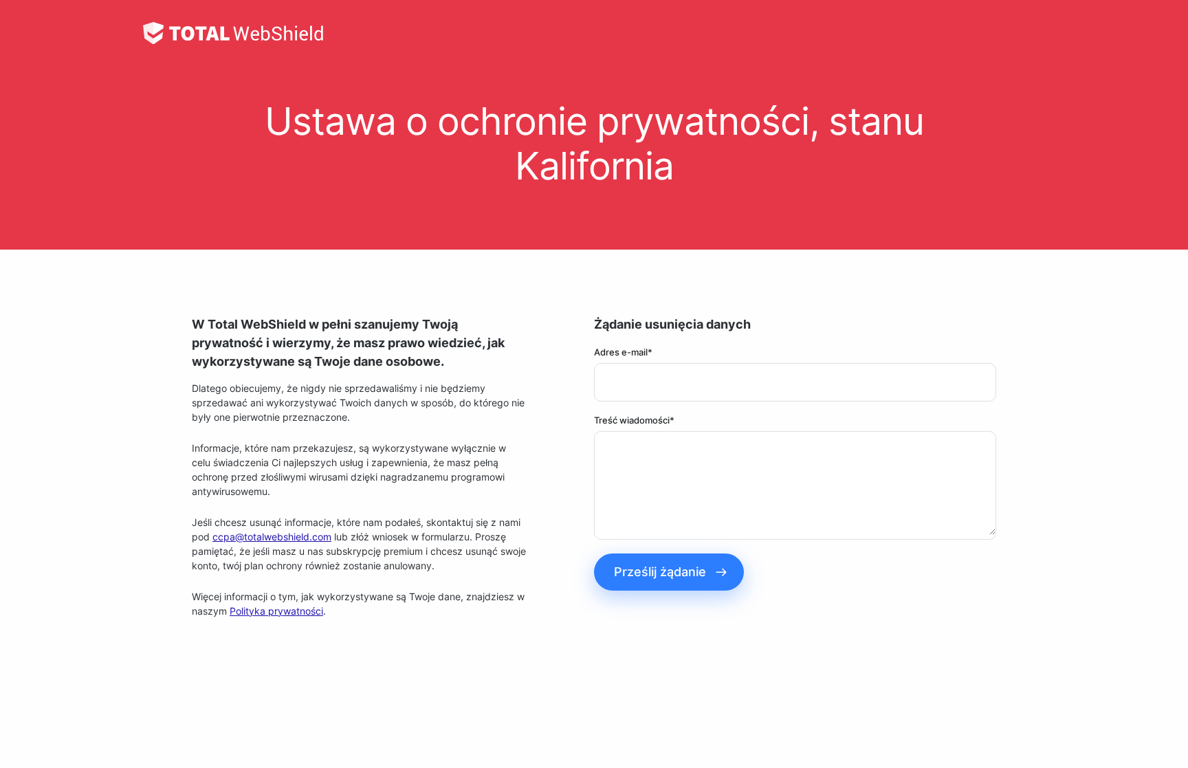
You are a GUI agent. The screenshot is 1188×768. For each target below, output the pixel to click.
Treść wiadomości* (634, 420)
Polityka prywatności (276, 611)
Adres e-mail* (623, 352)
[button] (669, 572)
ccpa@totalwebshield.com (271, 536)
